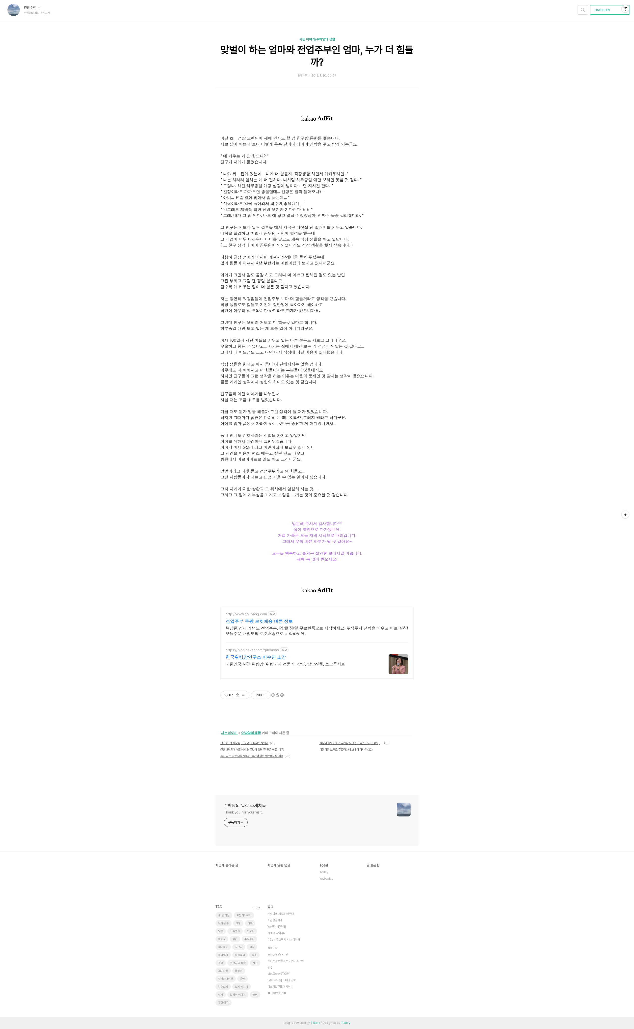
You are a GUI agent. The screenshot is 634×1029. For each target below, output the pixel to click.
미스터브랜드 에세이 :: (280, 986)
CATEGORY (603, 10)
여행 (238, 923)
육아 (242, 978)
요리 (254, 955)
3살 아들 (223, 971)
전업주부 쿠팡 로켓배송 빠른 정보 (259, 621)
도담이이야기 (244, 915)
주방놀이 (249, 939)
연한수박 (30, 7)
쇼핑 (220, 963)
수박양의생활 (225, 978)
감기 (235, 939)
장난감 (238, 947)
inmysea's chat (277, 954)
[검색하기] (583, 9)
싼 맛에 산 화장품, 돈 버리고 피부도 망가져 (244, 743)
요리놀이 (240, 955)
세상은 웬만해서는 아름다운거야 (285, 961)
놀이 (255, 994)
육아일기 (223, 955)
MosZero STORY (278, 973)
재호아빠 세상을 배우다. (280, 914)
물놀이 (238, 971)
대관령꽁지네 (274, 920)
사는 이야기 (229, 733)
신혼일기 (235, 931)
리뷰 (250, 923)
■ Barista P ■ (276, 993)
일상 (251, 947)
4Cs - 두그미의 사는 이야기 (283, 939)
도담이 (250, 931)
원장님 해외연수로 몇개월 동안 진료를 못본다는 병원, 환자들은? (351, 743)
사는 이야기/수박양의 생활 (317, 39)
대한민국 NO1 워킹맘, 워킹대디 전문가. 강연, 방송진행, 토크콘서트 (285, 663)
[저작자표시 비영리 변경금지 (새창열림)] (277, 695)
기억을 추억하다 (276, 933)
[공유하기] (238, 695)
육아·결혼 (223, 923)
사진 (255, 963)
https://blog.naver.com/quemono (252, 650)
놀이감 (222, 939)
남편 (220, 931)
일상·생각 (223, 1002)
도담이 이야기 (238, 994)
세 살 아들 (224, 915)
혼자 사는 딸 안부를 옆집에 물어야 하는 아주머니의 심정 (251, 756)
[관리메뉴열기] (625, 8)
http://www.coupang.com (246, 614)
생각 (220, 994)
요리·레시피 (241, 986)
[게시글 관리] (244, 695)
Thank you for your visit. (243, 812)
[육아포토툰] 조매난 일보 (281, 980)
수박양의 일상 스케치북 (245, 805)
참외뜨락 (272, 948)
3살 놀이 (223, 947)
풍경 (269, 967)
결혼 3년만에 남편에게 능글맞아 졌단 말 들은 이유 (248, 749)
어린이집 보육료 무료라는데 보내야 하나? (342, 749)
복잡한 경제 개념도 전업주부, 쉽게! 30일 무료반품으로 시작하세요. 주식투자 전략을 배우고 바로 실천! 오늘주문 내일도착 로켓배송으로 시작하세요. (317, 630)
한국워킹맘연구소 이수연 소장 (256, 657)
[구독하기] (625, 514)
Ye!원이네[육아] (276, 926)
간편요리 (223, 986)
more (256, 907)
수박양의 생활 (251, 733)
